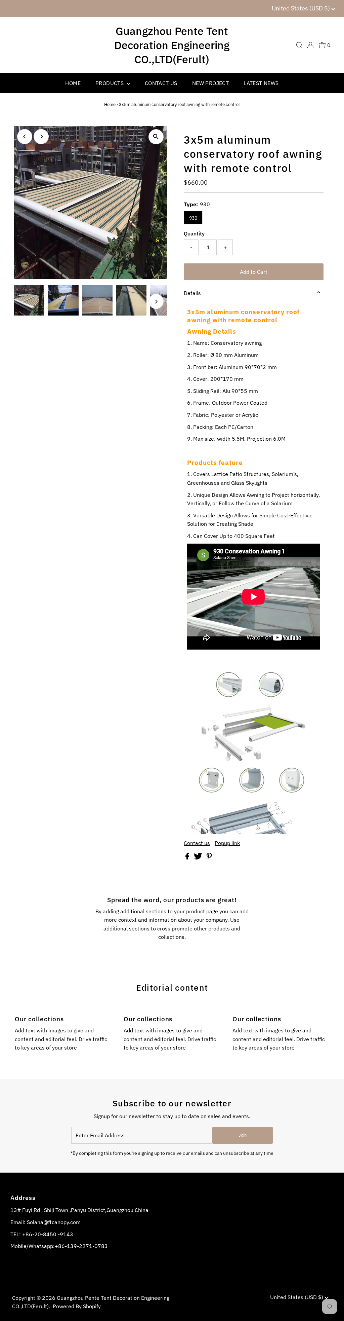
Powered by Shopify (77, 1306)
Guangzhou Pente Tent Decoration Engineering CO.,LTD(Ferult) (171, 45)
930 (193, 218)
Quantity (194, 233)
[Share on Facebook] (187, 857)
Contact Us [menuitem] (161, 83)
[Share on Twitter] (199, 857)
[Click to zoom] (156, 136)
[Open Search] (299, 45)
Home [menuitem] (73, 83)
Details (192, 293)
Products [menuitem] (110, 83)
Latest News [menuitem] (261, 83)
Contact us (197, 843)
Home (110, 104)
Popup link (227, 843)
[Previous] (24, 136)
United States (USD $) (301, 8)
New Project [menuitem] (210, 83)
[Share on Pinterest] (209, 857)
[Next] (41, 136)
